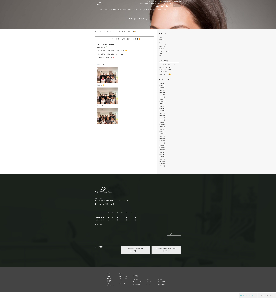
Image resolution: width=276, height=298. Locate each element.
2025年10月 (162, 106)
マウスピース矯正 (164, 51)
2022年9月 (162, 154)
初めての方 (136, 10)
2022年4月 (162, 163)
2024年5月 (162, 145)
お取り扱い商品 (127, 10)
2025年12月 (162, 101)
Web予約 (177, 5)
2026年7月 (162, 85)
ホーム (102, 10)
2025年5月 (162, 117)
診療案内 (113, 10)
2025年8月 (162, 110)
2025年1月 (162, 127)
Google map (172, 234)
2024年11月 (162, 131)
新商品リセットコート (165, 69)
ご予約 (161, 37)
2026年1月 (162, 99)
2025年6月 (162, 115)
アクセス (165, 10)
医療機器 (161, 39)
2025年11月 (162, 104)
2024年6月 (162, 143)
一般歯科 (135, 279)
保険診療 (161, 48)
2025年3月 (162, 122)
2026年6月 (162, 87)
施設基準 (152, 10)
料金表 (119, 10)
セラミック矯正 (149, 281)
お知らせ (158, 10)
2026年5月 (162, 90)
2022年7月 (162, 159)
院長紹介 (107, 10)
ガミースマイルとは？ (165, 67)
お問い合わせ (172, 10)
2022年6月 (162, 161)
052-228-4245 (106, 204)
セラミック (162, 46)
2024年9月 (162, 136)
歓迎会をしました (164, 74)
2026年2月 (162, 97)
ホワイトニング (163, 44)
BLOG (112, 44)
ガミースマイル (163, 42)
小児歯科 (148, 279)
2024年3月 (162, 150)
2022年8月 (162, 156)
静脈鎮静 (160, 279)
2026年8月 (162, 83)
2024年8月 (162, 138)
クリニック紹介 (144, 10)
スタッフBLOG (123, 283)
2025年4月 (162, 120)
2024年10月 (162, 133)
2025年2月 (162, 124)
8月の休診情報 (163, 71)
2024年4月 (162, 147)
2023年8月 (162, 152)
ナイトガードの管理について (167, 65)
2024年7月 (162, 140)
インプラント (148, 284)
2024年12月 (162, 129)
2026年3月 (162, 94)
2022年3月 (162, 166)
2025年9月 (162, 108)
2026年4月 (162, 92)
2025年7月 (162, 113)
